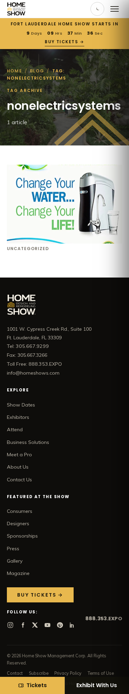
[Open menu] (114, 9)
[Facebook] (22, 625)
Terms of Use (101, 673)
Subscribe (39, 673)
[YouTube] (47, 625)
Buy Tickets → (64, 42)
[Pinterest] (59, 625)
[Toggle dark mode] (97, 9)
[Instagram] (10, 625)
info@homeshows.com (33, 373)
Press (13, 548)
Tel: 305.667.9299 (28, 346)
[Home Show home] (16, 9)
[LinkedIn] (72, 625)
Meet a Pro (19, 454)
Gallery (15, 561)
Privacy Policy (68, 673)
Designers (18, 523)
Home (14, 71)
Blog (37, 71)
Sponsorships (22, 536)
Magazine (18, 573)
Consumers (19, 511)
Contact (15, 673)
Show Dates (21, 405)
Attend (15, 429)
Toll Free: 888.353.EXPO (34, 364)
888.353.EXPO (103, 618)
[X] (35, 625)
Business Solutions (28, 442)
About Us (18, 467)
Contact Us (19, 480)
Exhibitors (18, 417)
